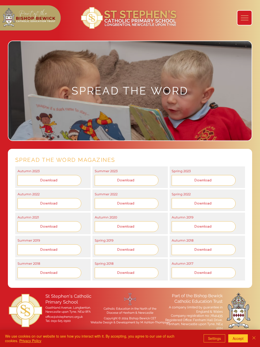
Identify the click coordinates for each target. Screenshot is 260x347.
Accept (238, 338)
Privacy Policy (30, 340)
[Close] (254, 338)
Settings (214, 338)
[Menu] (244, 17)
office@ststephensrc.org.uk (64, 317)
